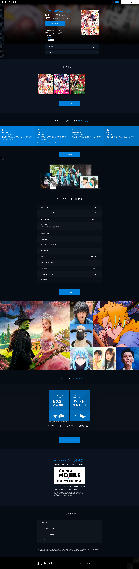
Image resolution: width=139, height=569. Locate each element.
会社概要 (80, 563)
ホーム (77, 563)
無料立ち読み (51, 39)
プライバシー (84, 563)
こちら (53, 142)
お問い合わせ (88, 563)
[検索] (113, 2)
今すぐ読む (129, 2)
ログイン (117, 2)
